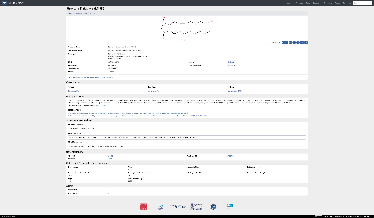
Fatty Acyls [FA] (73, 91)
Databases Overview (75, 13)
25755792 (230, 156)
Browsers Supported (352, 216)
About (337, 3)
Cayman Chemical (100, 106)
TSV (298, 42)
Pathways (299, 3)
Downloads (347, 3)
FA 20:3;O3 (232, 65)
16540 (110, 158)
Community (328, 3)
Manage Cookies (365, 216)
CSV (294, 42)
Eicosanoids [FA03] (154, 91)
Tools (308, 3)
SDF (290, 42)
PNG (302, 42)
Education (317, 3)
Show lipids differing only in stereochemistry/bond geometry (90, 77)
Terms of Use (328, 216)
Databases (288, 3)
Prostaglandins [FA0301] (235, 91)
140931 (110, 156)
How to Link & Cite (339, 216)
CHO (231, 62)
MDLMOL (285, 42)
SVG (306, 42)
